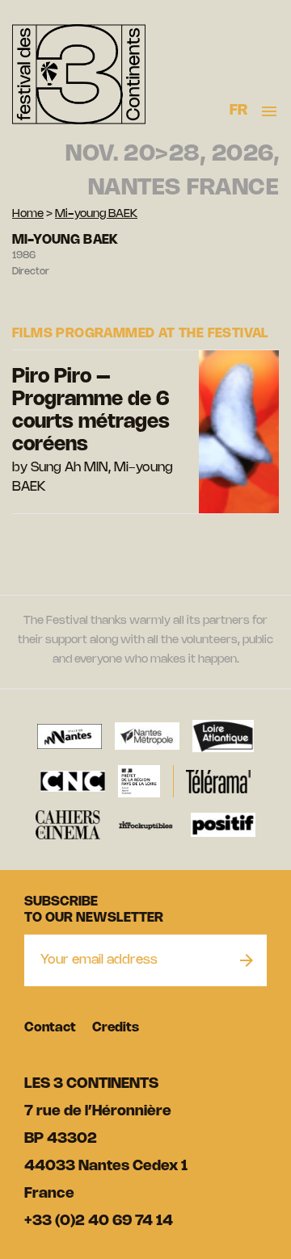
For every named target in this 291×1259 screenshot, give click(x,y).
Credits (115, 1028)
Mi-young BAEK (96, 214)
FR (239, 110)
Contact (50, 1028)
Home (28, 214)
